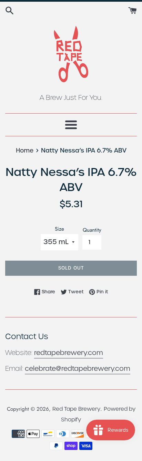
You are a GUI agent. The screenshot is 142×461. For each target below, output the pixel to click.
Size (59, 229)
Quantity (92, 230)
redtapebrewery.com (68, 352)
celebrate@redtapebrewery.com (77, 368)
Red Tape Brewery (76, 408)
